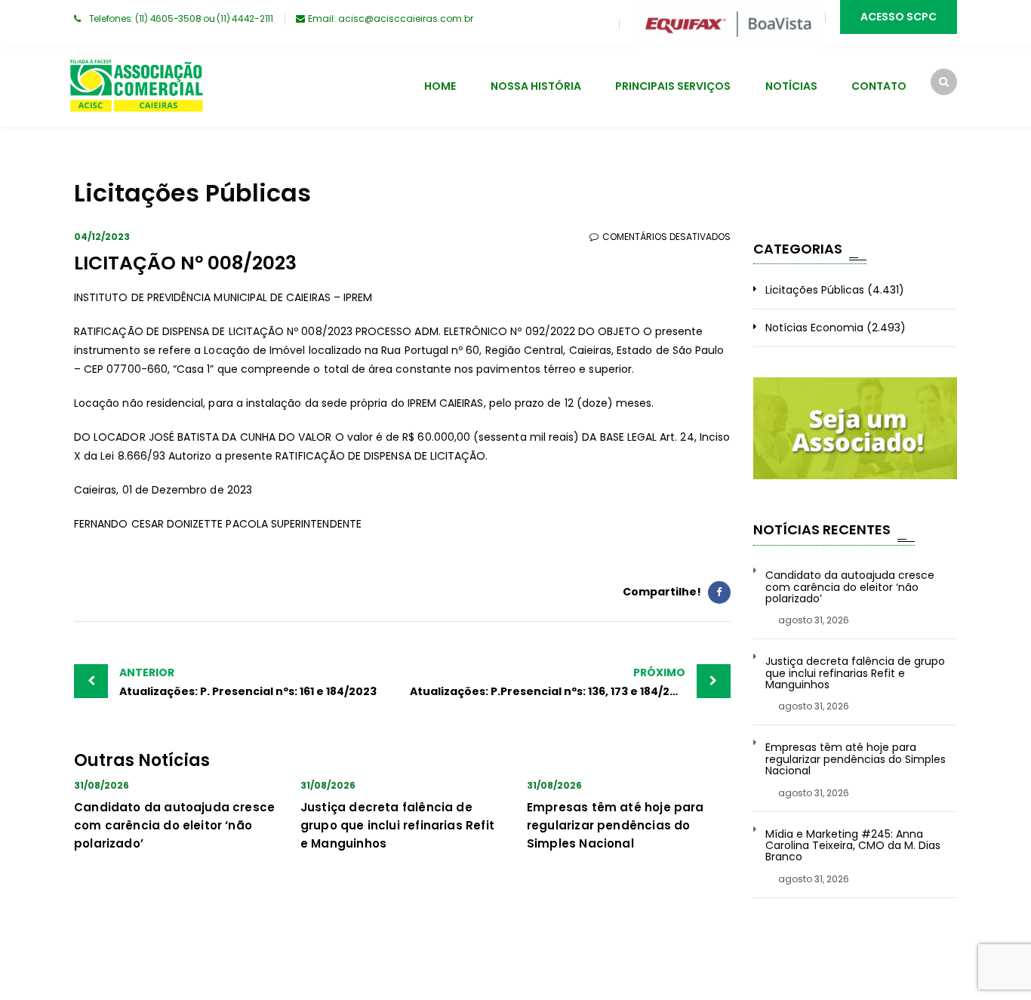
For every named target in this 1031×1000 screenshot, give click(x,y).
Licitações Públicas (814, 289)
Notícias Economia (814, 327)
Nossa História (536, 86)
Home (440, 86)
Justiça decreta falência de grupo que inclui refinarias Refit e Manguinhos (397, 825)
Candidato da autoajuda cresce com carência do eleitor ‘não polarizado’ (174, 825)
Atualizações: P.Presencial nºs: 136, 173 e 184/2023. (552, 682)
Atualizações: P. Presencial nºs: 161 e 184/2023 (248, 682)
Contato (878, 86)
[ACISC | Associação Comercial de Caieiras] (136, 87)
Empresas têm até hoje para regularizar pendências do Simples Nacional (615, 825)
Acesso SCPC (898, 16)
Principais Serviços (673, 86)
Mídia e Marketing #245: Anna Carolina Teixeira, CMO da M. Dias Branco (852, 846)
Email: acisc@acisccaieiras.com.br (390, 18)
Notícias (791, 86)
